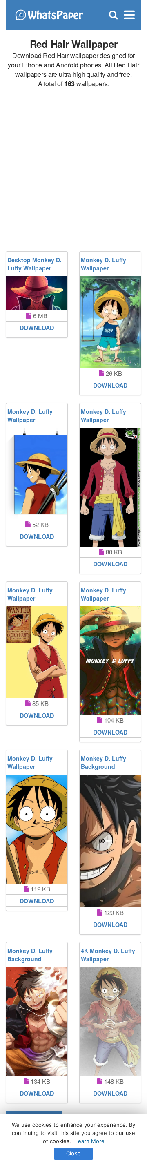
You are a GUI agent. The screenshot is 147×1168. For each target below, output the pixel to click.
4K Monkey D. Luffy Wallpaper (108, 955)
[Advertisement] (73, 169)
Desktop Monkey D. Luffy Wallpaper (34, 264)
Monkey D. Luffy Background (103, 762)
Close (73, 1153)
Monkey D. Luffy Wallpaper (103, 264)
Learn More (90, 1141)
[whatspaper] (49, 14)
